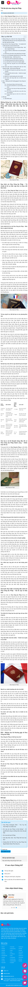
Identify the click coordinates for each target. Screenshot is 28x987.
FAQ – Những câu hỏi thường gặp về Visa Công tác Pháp (14, 81)
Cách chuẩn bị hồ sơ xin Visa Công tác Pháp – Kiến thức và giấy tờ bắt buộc (15, 48)
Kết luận (4, 97)
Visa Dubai (16, 928)
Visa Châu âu (21, 957)
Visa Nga (3, 959)
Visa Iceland (3, 962)
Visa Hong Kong (12, 948)
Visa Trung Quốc (19, 934)
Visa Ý (11, 952)
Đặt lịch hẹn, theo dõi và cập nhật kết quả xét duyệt (15, 53)
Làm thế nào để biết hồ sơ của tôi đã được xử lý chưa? (16, 86)
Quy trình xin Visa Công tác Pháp (12, 184)
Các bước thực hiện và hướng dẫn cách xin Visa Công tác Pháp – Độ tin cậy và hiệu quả (14, 67)
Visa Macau (13, 938)
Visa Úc (11, 950)
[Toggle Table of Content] (24, 37)
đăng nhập (10, 860)
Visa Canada (12, 946)
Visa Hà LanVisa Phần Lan (16, 931)
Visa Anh (3, 946)
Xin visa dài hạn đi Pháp (9, 835)
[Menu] (2, 2)
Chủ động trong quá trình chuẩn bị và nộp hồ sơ (14, 60)
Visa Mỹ (11, 930)
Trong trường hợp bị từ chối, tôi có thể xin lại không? (16, 94)
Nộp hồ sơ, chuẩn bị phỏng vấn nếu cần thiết (14, 76)
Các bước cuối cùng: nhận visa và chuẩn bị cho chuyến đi (15, 78)
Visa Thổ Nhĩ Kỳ (4, 928)
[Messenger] (24, 977)
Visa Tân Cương (12, 959)
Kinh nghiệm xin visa (5, 851)
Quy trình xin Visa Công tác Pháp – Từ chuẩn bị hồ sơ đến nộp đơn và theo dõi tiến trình (14, 44)
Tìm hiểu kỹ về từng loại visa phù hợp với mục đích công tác (15, 70)
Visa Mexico (22, 930)
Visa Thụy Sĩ (21, 952)
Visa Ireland (12, 962)
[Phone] (24, 965)
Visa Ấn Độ (10, 928)
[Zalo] (24, 971)
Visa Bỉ (11, 955)
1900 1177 (6, 970)
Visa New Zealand (5, 930)
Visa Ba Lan (20, 953)
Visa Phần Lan (12, 953)
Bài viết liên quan (8, 98)
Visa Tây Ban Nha (4, 955)
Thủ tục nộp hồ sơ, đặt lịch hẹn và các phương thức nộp (15, 51)
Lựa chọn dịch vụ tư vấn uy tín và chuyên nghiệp (14, 61)
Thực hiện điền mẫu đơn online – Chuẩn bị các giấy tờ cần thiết (15, 74)
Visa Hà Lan (3, 953)
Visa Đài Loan (21, 946)
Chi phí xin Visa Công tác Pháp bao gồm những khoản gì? (16, 89)
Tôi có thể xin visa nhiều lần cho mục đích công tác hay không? (16, 92)
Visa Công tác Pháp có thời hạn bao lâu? (14, 84)
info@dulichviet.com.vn (9, 976)
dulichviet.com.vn (18, 985)
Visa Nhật (20, 950)
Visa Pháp (3, 948)
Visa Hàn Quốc (18, 933)
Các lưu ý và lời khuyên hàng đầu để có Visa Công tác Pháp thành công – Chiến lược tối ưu (14, 56)
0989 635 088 (7, 973)
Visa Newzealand (13, 960)
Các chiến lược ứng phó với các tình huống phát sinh (15, 64)
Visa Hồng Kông (11, 934)
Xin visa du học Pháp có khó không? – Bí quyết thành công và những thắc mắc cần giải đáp (14, 830)
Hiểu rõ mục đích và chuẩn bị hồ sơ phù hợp (14, 58)
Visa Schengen (12, 957)
